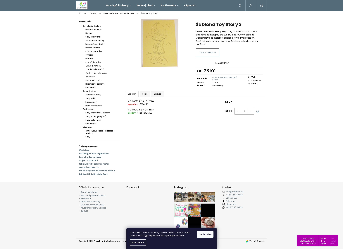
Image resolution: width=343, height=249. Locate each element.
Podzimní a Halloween (96, 73)
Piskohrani (230, 201)
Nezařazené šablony (94, 84)
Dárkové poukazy (93, 29)
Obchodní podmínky (90, 201)
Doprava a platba (89, 192)
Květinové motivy (93, 51)
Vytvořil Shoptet (256, 241)
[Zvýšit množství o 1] (251, 111)
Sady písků (90, 98)
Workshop (84, 150)
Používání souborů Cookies (93, 208)
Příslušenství (91, 87)
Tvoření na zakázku (89, 167)
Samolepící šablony (92, 26)
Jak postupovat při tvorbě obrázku (97, 171)
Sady (87, 136)
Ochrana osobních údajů (92, 204)
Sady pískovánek (93, 36)
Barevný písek (89, 91)
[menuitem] (118, 5)
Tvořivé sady (89, 109)
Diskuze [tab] (157, 94)
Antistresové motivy (94, 40)
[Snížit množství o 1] (238, 111)
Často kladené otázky (90, 157)
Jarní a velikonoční (95, 69)
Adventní (90, 76)
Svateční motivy (93, 62)
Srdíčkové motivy (93, 80)
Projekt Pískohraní (88, 160)
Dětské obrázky (92, 47)
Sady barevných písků (95, 116)
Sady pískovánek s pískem (97, 112)
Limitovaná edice (93, 105)
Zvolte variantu (207, 52)
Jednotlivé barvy (93, 94)
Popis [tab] (144, 94)
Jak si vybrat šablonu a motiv (94, 164)
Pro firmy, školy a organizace (94, 154)
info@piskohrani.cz (235, 191)
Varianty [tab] (132, 94)
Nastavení (138, 242)
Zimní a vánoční (93, 65)
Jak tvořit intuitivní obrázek (93, 174)
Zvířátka (89, 55)
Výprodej (87, 127)
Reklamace (86, 198)
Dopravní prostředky (94, 44)
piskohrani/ (231, 204)
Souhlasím (205, 234)
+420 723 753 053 (234, 194)
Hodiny (88, 33)
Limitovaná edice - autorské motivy (100, 131)
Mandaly (89, 58)
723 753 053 (231, 198)
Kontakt (84, 211)
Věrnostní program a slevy (93, 195)
